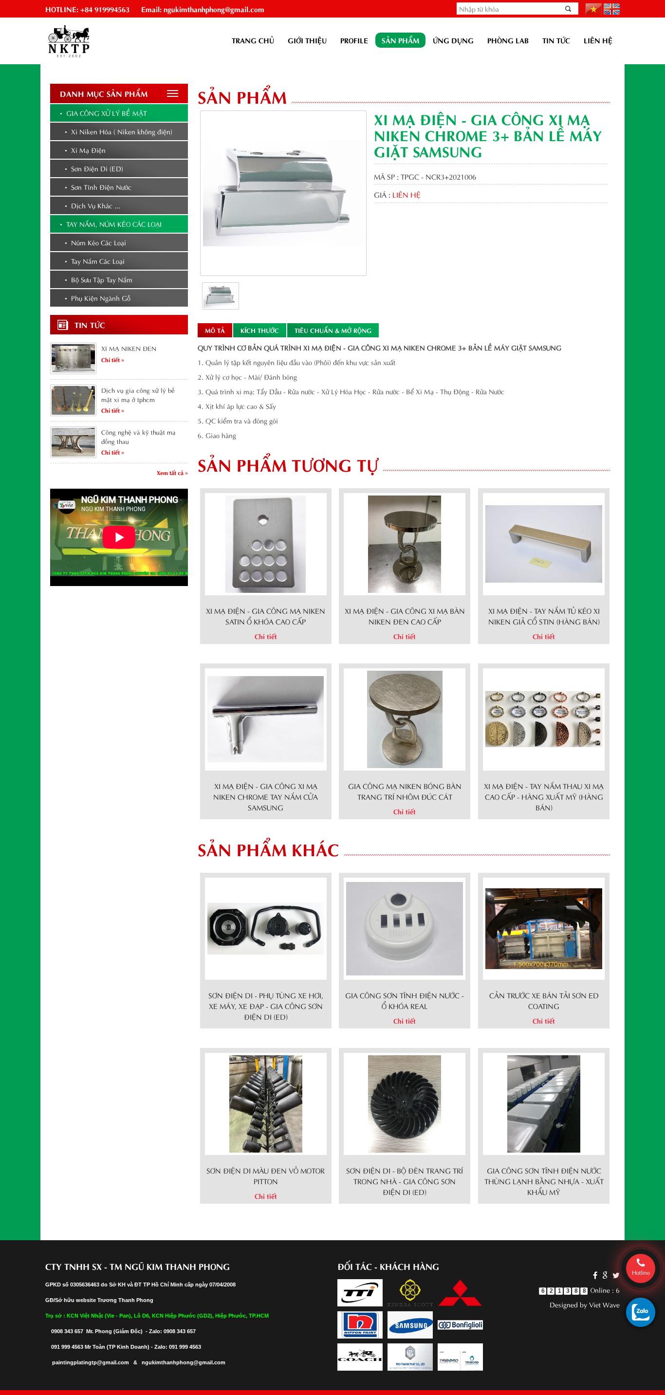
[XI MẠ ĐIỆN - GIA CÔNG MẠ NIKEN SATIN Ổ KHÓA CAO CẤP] (265, 542)
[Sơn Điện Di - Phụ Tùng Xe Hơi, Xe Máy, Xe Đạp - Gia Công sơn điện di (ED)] (265, 927)
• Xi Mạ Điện (85, 150)
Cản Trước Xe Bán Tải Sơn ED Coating (544, 1000)
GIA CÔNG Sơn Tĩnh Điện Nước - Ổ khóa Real (404, 1000)
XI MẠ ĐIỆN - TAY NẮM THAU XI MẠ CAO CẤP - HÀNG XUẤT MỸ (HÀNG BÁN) (544, 796)
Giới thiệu (307, 40)
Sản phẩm (400, 40)
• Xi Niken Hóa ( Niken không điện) (118, 131)
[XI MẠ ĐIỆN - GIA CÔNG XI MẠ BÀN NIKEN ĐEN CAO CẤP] (404, 542)
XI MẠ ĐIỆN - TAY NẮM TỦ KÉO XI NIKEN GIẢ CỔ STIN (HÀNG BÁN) (544, 615)
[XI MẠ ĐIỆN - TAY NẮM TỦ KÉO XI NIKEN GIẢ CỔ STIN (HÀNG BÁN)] (543, 542)
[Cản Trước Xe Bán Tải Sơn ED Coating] (543, 927)
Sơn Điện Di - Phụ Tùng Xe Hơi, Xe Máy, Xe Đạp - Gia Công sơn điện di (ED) (265, 1006)
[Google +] (605, 1274)
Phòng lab (508, 40)
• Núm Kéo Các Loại (95, 242)
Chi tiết (266, 636)
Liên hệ (598, 40)
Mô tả (215, 329)
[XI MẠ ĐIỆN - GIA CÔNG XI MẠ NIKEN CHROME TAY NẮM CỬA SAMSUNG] (265, 718)
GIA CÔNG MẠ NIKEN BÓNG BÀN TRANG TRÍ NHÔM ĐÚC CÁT (405, 791)
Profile (354, 40)
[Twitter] (615, 1274)
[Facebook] (595, 1274)
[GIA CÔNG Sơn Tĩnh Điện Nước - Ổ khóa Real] (404, 927)
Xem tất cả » (172, 472)
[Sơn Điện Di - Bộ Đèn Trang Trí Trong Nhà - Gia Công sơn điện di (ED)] (404, 1102)
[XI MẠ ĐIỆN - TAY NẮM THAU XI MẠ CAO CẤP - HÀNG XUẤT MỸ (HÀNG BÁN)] (543, 718)
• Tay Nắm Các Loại (95, 261)
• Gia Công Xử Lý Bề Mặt (103, 113)
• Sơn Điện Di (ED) (94, 168)
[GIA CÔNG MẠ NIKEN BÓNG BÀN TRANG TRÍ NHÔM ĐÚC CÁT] (405, 718)
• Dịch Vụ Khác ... (92, 205)
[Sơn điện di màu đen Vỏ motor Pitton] (265, 1102)
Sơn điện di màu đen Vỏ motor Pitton (265, 1175)
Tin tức (556, 40)
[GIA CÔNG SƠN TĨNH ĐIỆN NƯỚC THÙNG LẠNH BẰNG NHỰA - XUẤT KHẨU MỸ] (543, 1102)
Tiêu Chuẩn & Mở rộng (333, 329)
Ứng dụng (453, 40)
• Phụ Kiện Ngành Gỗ (97, 298)
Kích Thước (259, 329)
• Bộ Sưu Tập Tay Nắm (98, 279)
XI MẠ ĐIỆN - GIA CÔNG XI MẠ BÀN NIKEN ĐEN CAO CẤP (405, 615)
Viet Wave (604, 1304)
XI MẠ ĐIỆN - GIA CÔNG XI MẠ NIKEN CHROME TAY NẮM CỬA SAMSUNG (265, 796)
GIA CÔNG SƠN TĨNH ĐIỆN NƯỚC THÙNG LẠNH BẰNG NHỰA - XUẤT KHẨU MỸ (544, 1181)
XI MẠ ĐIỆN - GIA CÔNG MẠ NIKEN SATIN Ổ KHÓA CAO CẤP (265, 615)
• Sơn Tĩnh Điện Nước (98, 187)
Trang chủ (253, 40)
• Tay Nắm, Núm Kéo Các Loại (111, 224)
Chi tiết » (112, 359)
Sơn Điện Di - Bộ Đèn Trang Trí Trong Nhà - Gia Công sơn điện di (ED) (404, 1181)
